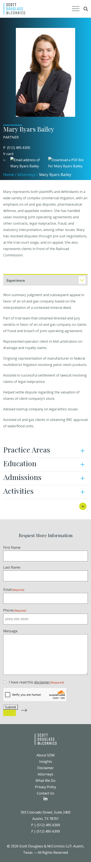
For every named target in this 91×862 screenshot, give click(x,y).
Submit (10, 707)
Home (8, 174)
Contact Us (45, 793)
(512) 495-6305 (18, 147)
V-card (8, 153)
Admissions (22, 477)
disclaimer (42, 682)
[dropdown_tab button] (82, 280)
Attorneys (27, 174)
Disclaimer (45, 768)
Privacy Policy (45, 787)
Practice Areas (26, 449)
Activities (18, 491)
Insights (45, 761)
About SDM (45, 755)
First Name (12, 547)
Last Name (11, 567)
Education (19, 463)
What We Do (45, 780)
